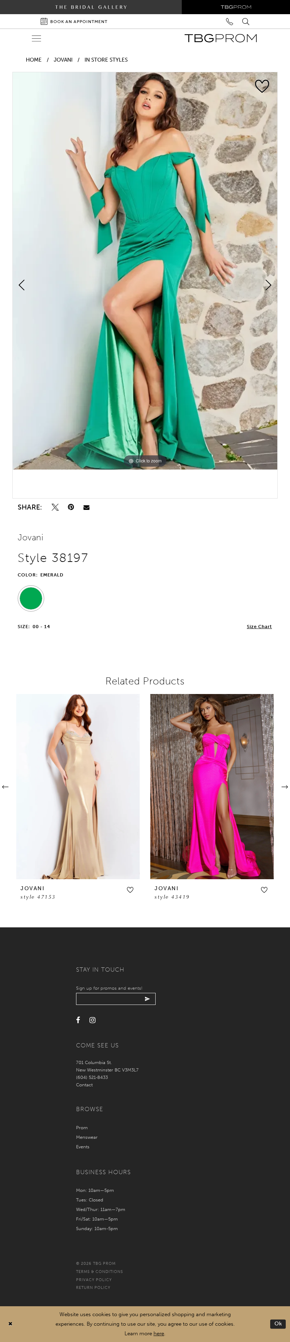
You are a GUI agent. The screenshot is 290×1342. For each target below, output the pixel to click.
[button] (130, 890)
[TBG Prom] (220, 38)
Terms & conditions (99, 1271)
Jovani (63, 60)
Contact (84, 1084)
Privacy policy (94, 1280)
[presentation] (78, 786)
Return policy (93, 1287)
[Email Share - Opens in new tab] (86, 507)
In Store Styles (106, 60)
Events (82, 1146)
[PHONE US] (229, 21)
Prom (82, 1127)
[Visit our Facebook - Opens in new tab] (78, 1020)
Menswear (87, 1137)
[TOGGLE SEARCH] (246, 21)
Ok (278, 1324)
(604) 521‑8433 (92, 1077)
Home (34, 60)
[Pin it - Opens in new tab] (71, 507)
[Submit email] (148, 999)
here (158, 1333)
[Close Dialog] (10, 1324)
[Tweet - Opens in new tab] (55, 507)
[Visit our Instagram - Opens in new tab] (92, 1020)
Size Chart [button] (259, 626)
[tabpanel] (145, 271)
